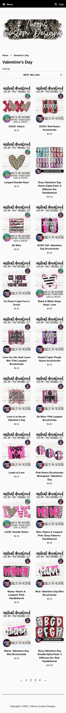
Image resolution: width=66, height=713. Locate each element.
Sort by (6, 68)
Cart (61, 4)
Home (5, 55)
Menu (9, 4)
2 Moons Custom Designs (42, 706)
